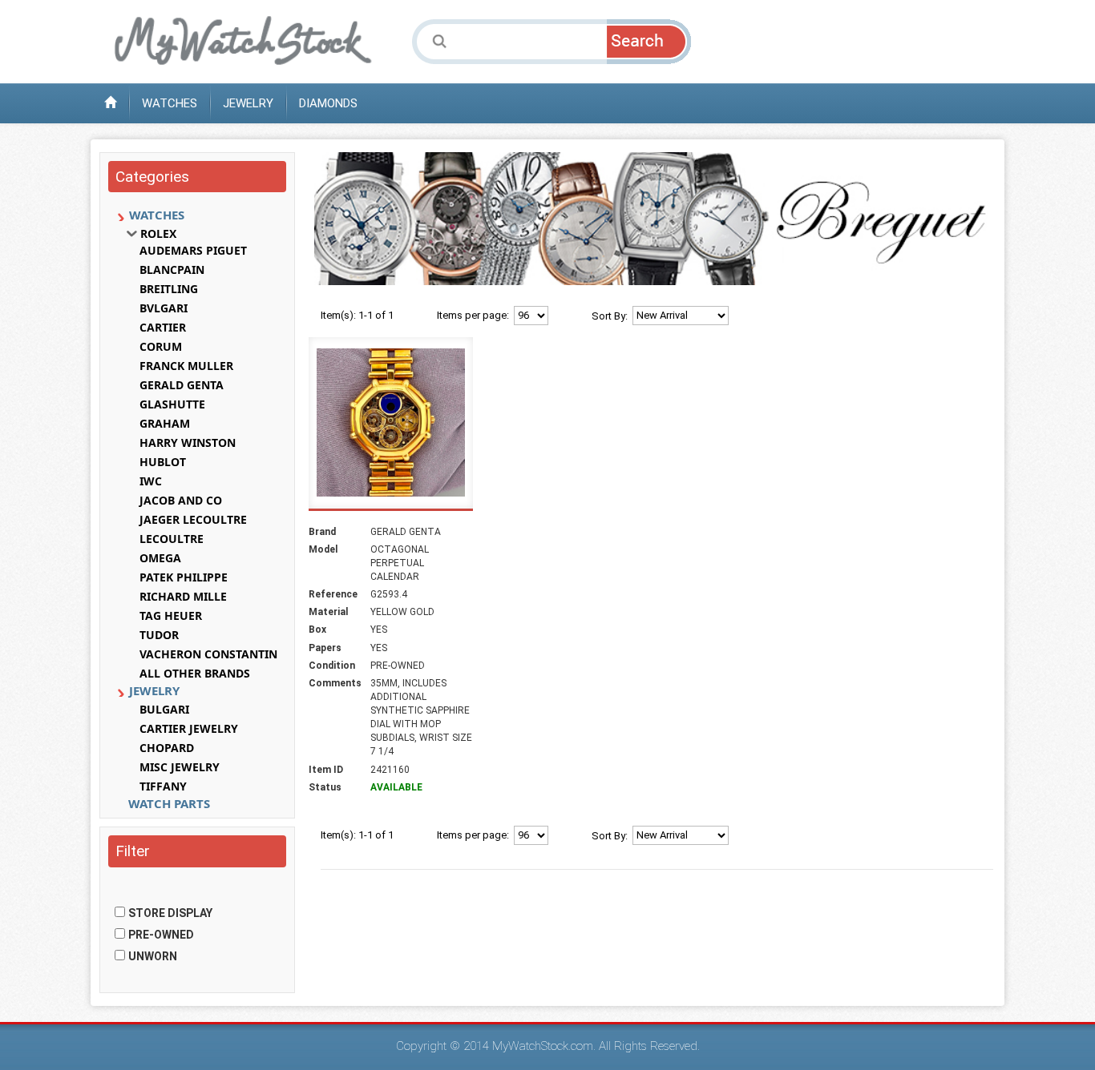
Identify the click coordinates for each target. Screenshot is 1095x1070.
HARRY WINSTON (187, 442)
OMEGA (160, 558)
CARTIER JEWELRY (188, 728)
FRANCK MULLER (186, 366)
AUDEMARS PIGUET (193, 250)
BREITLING (168, 289)
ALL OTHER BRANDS (194, 673)
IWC (150, 481)
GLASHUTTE (172, 404)
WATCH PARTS (169, 803)
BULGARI (164, 709)
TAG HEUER (170, 615)
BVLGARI (163, 308)
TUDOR (159, 635)
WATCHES (169, 103)
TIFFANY (163, 786)
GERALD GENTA (181, 385)
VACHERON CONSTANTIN (208, 654)
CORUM (160, 346)
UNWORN (152, 956)
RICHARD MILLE (183, 596)
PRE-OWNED (161, 934)
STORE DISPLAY (170, 913)
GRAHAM (164, 423)
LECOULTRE (171, 539)
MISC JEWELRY (179, 767)
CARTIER (162, 327)
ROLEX (158, 233)
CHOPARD (166, 748)
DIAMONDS (328, 103)
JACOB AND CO (180, 500)
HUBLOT (162, 462)
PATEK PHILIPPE (183, 577)
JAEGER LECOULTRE (193, 519)
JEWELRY (248, 103)
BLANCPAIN (171, 269)
